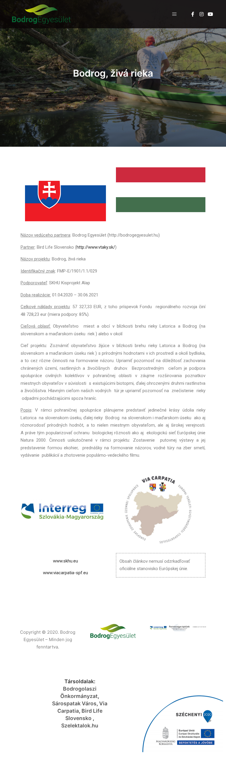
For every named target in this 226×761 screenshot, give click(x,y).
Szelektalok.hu (79, 725)
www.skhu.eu (65, 561)
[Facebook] (193, 14)
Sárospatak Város (74, 703)
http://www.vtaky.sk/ (96, 247)
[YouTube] (210, 14)
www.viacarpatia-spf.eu (65, 572)
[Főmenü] (174, 14)
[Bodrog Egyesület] (41, 14)
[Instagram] (201, 14)
